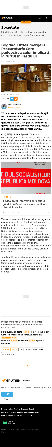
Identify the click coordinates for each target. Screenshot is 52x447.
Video (14, 340)
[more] (47, 212)
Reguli (31, 409)
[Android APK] (9, 423)
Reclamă (12, 412)
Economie (27, 387)
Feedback (28, 416)
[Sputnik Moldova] (7, 19)
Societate (5, 349)
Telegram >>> (9, 337)
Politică (7, 196)
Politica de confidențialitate (28, 412)
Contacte (4, 412)
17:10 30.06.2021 (8, 61)
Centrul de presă (21, 409)
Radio (32, 340)
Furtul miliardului (8, 354)
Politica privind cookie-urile (12, 416)
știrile (26, 331)
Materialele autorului (14, 108)
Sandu (27, 349)
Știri (21, 349)
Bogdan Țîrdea (38, 349)
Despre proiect (7, 409)
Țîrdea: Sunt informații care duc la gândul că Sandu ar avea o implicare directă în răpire (25, 204)
